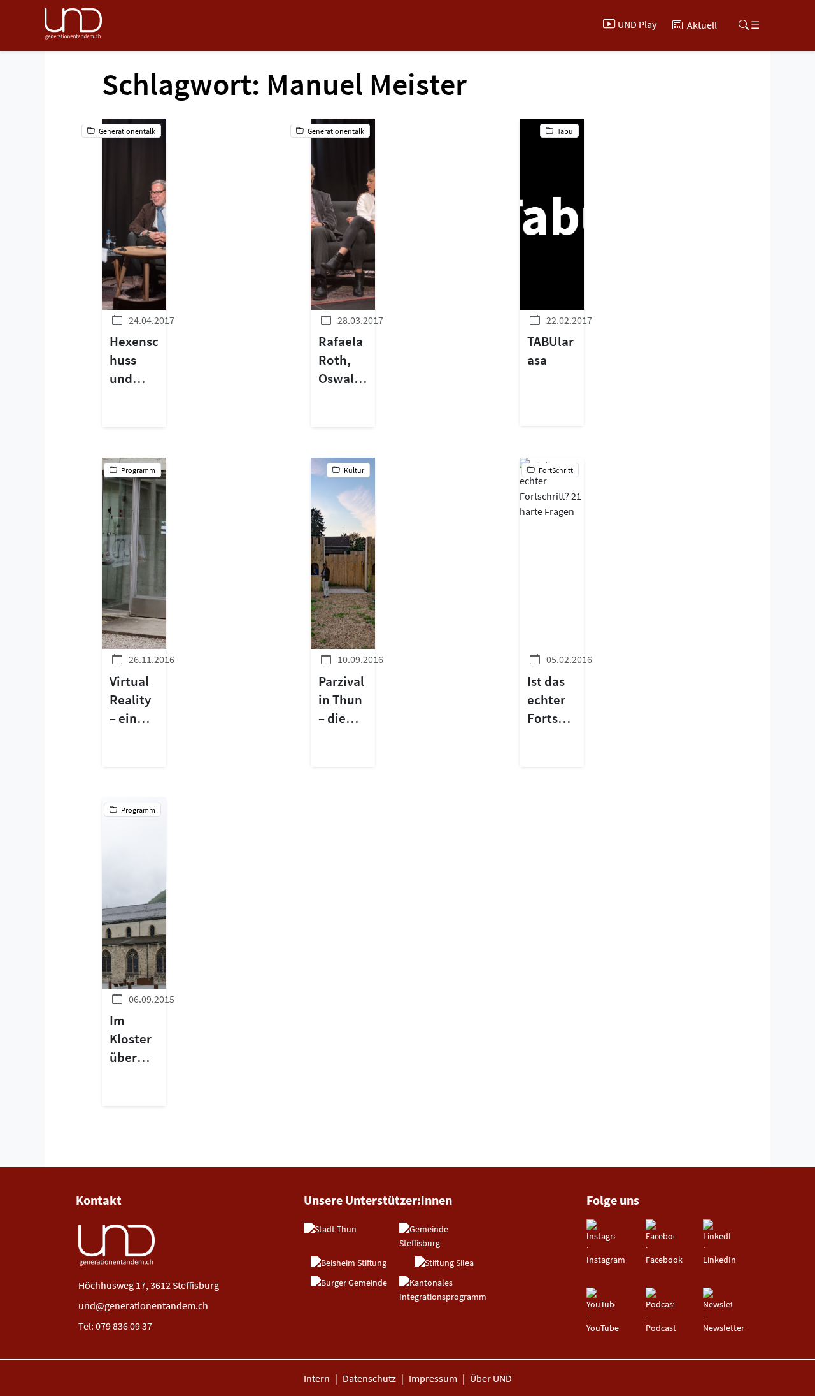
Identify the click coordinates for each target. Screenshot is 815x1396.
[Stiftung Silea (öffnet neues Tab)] (444, 1263)
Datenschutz (369, 1378)
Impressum (433, 1378)
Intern (317, 1378)
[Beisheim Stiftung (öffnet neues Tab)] (348, 1263)
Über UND (491, 1378)
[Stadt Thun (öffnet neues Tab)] (330, 1230)
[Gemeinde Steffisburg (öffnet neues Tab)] (443, 1236)
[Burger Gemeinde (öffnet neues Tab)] (349, 1283)
